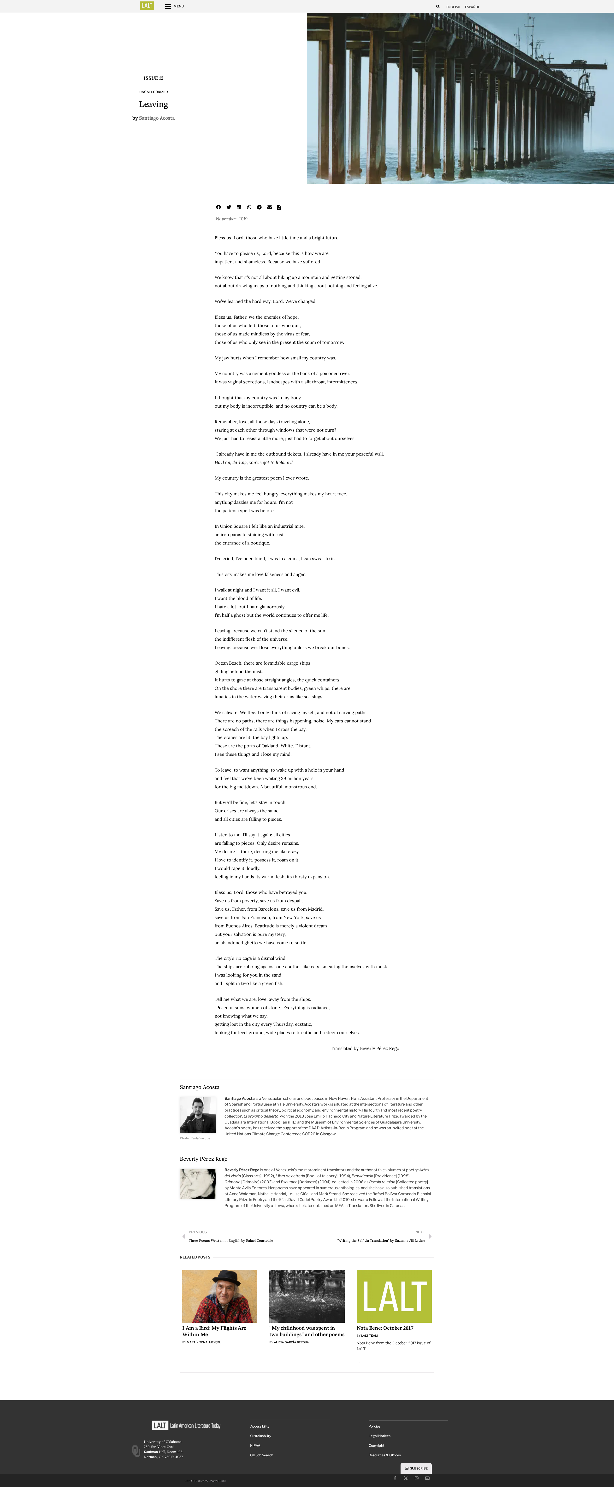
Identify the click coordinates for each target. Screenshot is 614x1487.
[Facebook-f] (395, 1478)
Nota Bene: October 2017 (385, 1328)
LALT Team (369, 1335)
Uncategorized (153, 92)
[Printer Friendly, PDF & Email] (279, 209)
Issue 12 (153, 78)
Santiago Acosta (157, 118)
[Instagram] (416, 1478)
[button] (438, 6)
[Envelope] (427, 1478)
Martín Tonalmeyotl (204, 1342)
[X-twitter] (405, 1478)
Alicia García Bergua (291, 1342)
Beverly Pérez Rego (204, 1158)
